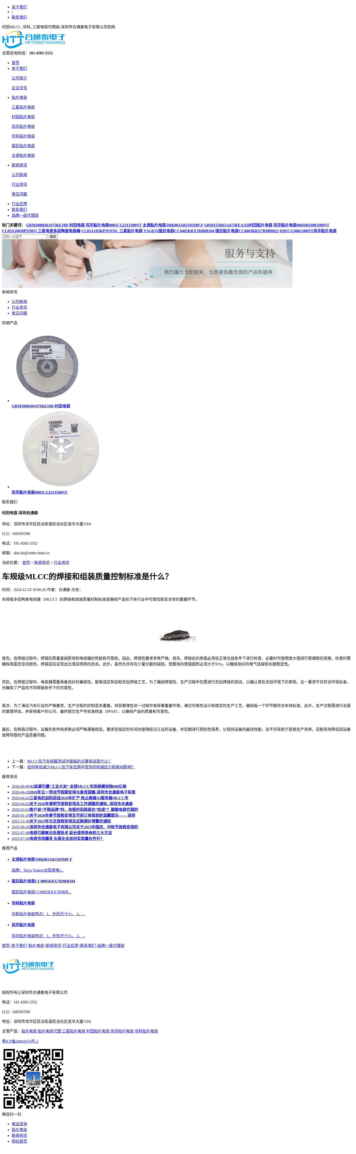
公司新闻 (19, 175)
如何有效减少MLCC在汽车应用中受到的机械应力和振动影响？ (81, 767)
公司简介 (19, 78)
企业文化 (19, 88)
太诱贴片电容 (23, 155)
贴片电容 (19, 97)
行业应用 (19, 204)
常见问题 (19, 194)
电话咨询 (19, 1124)
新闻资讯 (19, 165)
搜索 (53, 236)
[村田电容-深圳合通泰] (35, 47)
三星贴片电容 (23, 107)
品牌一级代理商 (25, 215)
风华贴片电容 (23, 126)
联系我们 (19, 17)
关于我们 (19, 7)
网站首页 (19, 1141)
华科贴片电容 (23, 136)
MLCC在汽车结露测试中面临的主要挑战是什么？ (69, 761)
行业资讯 (19, 184)
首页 (15, 63)
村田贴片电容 (23, 117)
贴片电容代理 (50, 1031)
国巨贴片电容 (23, 146)
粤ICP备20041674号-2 (20, 1041)
